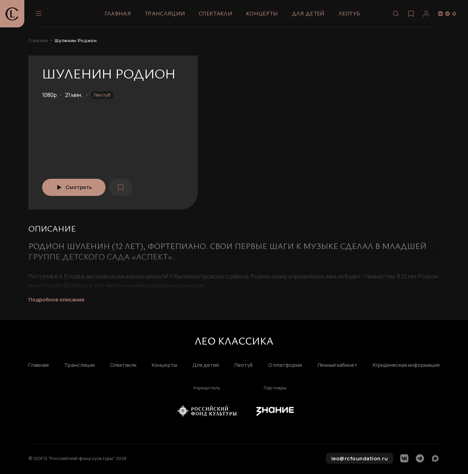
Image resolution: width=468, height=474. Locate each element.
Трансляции (165, 13)
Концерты (262, 13)
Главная (118, 13)
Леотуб (349, 13)
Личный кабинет (337, 365)
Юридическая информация (406, 365)
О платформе (285, 365)
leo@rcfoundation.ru (359, 458)
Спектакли (215, 13)
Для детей (308, 13)
